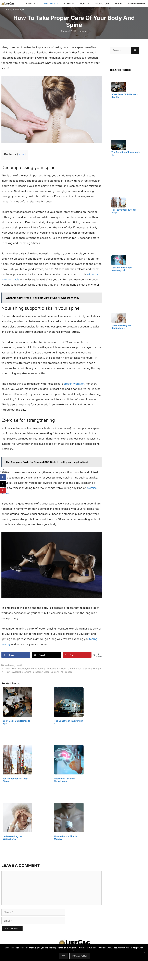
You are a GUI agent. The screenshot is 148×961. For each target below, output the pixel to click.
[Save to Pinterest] (3, 490)
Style (67, 3)
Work (83, 3)
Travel (119, 3)
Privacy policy (79, 956)
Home (9, 9)
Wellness (49, 3)
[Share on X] (3, 484)
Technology (102, 3)
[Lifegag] (7, 3)
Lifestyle (30, 3)
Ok (63, 956)
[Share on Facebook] (3, 477)
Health (18, 665)
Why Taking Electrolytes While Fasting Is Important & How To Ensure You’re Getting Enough (53, 668)
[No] (144, 952)
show (21, 154)
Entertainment (136, 3)
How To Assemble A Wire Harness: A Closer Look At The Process (38, 672)
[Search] (135, 50)
